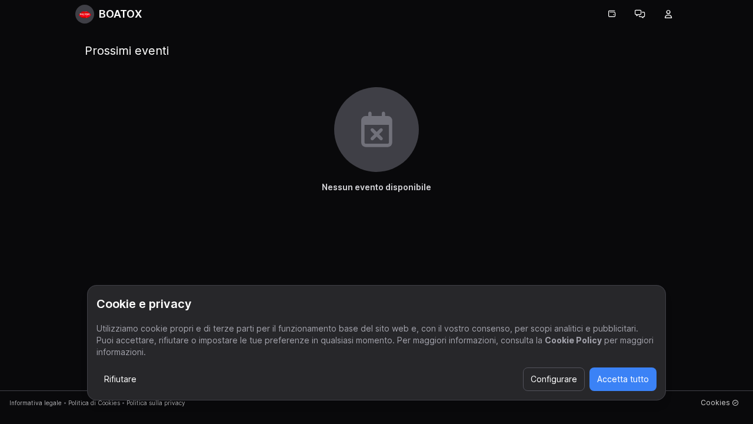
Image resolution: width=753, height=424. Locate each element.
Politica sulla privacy (155, 402)
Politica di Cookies (94, 402)
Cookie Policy (573, 340)
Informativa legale (35, 402)
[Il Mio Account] (668, 14)
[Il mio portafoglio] (611, 14)
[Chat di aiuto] (640, 14)
